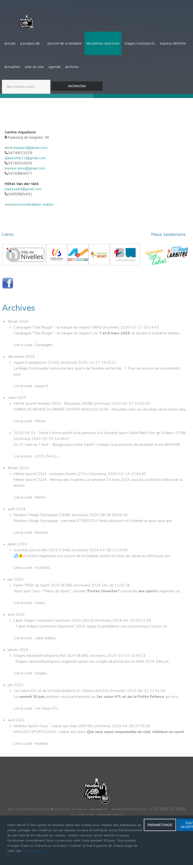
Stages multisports (139, 43)
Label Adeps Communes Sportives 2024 (48, 620)
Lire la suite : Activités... (33, 567)
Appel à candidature (31, 362)
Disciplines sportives (103, 43)
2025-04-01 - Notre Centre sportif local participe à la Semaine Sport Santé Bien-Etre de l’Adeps (94, 432)
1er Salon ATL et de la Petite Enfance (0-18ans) (54, 690)
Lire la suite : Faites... (30, 602)
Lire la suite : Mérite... (31, 421)
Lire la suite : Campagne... (34, 345)
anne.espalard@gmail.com (26, 147)
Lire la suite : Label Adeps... (36, 638)
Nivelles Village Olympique (36, 514)
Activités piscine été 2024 (36, 550)
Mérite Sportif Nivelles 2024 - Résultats (47, 403)
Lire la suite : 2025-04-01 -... (37, 456)
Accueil (10, 43)
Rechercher (77, 86)
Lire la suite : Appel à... (32, 386)
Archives (72, 66)
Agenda (54, 66)
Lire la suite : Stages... (31, 673)
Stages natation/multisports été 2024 (45, 655)
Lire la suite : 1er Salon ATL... (37, 708)
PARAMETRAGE (160, 825)
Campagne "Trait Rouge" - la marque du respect (53, 327)
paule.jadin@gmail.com (23, 189)
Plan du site (34, 66)
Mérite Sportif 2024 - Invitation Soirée (45, 473)
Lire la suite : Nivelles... (32, 532)
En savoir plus (33, 851)
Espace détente (173, 43)
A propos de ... (31, 43)
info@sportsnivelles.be (128, 809)
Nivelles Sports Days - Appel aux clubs (46, 726)
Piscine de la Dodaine (65, 43)
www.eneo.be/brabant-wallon (29, 204)
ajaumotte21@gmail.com (25, 158)
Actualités (12, 66)
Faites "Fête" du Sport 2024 (37, 585)
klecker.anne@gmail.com (25, 168)
